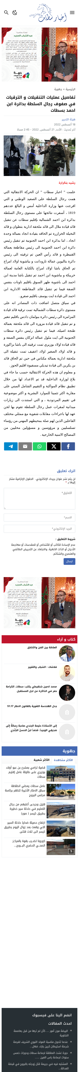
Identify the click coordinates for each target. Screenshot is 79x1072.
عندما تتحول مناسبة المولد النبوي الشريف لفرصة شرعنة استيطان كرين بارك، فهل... (41, 1044)
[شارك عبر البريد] (25, 446)
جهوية (58, 89)
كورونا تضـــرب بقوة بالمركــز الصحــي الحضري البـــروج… (29, 843)
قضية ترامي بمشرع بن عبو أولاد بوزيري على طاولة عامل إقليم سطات (25, 772)
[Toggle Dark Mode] (15, 13)
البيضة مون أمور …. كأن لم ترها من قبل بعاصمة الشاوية (41, 1033)
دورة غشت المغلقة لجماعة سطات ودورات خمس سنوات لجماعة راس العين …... (41, 1055)
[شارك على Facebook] (68, 446)
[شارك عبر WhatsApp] (39, 446)
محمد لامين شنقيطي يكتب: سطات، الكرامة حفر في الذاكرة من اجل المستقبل (31, 688)
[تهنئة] (39, 602)
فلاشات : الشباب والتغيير (42, 667)
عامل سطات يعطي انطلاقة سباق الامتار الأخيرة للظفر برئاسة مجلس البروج (25, 790)
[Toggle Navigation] (73, 13)
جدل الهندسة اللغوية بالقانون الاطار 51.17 (32, 706)
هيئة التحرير (68, 119)
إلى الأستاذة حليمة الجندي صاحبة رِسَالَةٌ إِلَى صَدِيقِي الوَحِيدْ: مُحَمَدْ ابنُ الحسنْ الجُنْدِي (31, 728)
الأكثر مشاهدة (63, 760)
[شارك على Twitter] (54, 446)
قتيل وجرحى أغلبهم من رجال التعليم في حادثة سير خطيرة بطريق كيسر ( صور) (27, 809)
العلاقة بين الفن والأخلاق (42, 647)
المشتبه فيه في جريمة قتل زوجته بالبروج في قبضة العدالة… (38, 1066)
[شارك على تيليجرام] (11, 446)
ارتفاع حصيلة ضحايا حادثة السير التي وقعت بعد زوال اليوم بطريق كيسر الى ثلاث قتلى (24, 827)
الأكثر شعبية (42, 759)
